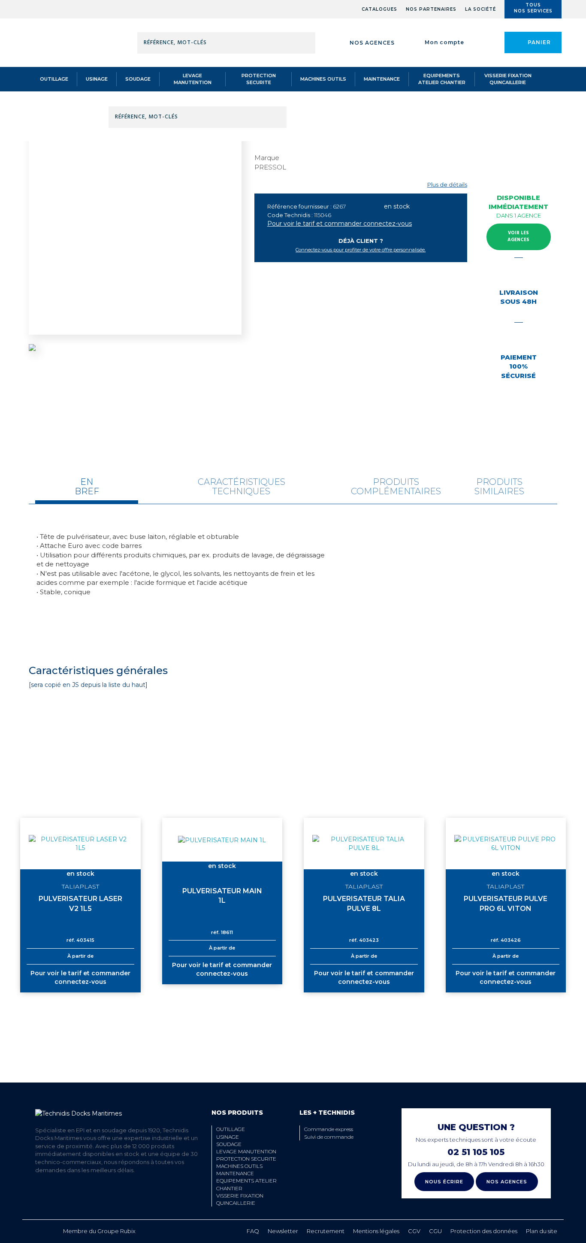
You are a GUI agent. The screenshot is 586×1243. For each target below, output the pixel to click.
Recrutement (325, 1231)
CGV (414, 1231)
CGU (435, 1231)
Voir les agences (518, 236)
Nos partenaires (431, 9)
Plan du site (541, 1231)
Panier (539, 42)
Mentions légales (376, 1231)
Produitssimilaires (499, 486)
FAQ (253, 1231)
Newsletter (283, 1231)
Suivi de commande (328, 1137)
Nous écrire (444, 1182)
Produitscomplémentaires (396, 486)
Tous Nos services (533, 8)
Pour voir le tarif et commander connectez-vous (339, 223)
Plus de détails (447, 184)
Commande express (328, 1129)
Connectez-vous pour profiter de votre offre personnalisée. (361, 250)
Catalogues (379, 9)
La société (480, 9)
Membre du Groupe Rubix (99, 1231)
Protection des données (483, 1231)
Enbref (87, 486)
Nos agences (372, 42)
